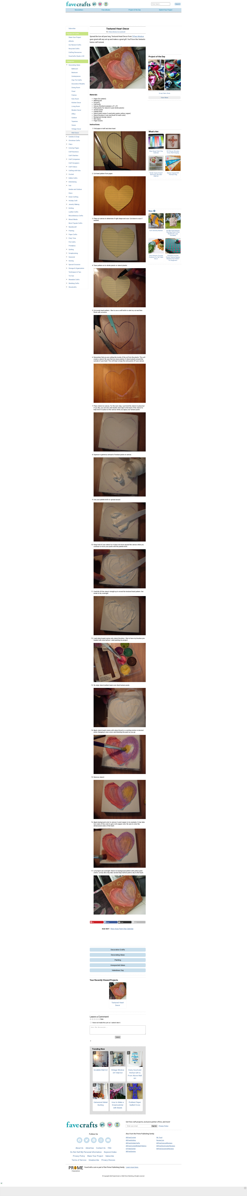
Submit (123, 609)
